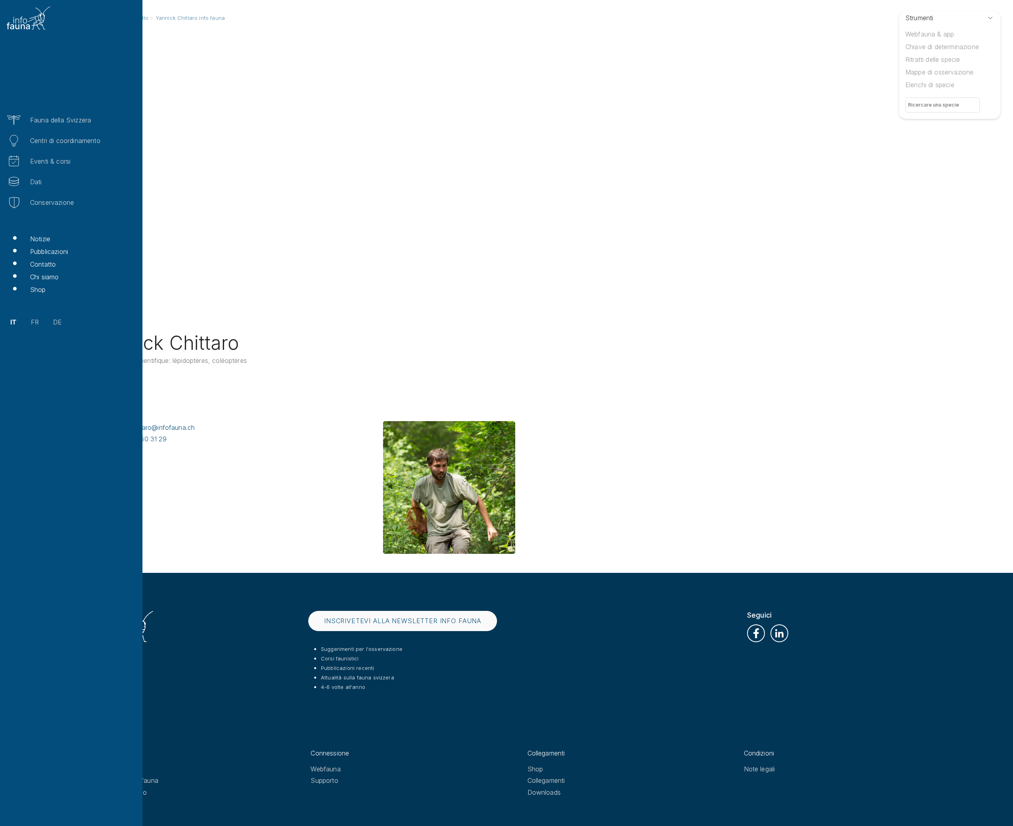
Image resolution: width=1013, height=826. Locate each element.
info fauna (109, 769)
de (57, 322)
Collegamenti (546, 780)
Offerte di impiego (120, 792)
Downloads (544, 792)
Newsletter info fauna (126, 780)
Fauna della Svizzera (60, 120)
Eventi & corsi (50, 161)
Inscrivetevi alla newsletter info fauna (402, 621)
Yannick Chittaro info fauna (190, 18)
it (13, 322)
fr (35, 322)
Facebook (756, 633)
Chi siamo (44, 277)
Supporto (324, 780)
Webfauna (325, 769)
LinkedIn (779, 633)
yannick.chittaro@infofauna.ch (150, 427)
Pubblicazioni (49, 252)
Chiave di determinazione (942, 47)
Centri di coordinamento (65, 141)
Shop (38, 290)
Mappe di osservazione (939, 72)
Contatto (43, 264)
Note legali (759, 769)
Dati (36, 182)
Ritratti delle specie (932, 59)
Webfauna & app (929, 34)
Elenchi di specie (929, 85)
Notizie (40, 239)
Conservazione (52, 202)
